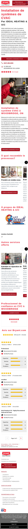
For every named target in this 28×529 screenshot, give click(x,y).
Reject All (14, 524)
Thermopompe (6, 479)
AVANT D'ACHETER (6, 485)
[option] (11, 184)
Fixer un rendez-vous (9, 192)
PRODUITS (4, 471)
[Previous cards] (22, 162)
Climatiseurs (6, 474)
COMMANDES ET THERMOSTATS (11, 481)
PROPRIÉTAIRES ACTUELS (7, 494)
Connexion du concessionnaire (8, 461)
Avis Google (14, 321)
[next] (20, 438)
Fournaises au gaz (7, 478)
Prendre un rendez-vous (14, 59)
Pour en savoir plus (9, 294)
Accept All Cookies (14, 527)
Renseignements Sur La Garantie (10, 504)
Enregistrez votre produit (9, 499)
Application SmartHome (8, 502)
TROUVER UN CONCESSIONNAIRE (21, 3)
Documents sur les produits (9, 497)
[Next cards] (26, 162)
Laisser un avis (14, 313)
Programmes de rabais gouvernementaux (12, 488)
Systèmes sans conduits (8, 476)
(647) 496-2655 (8, 63)
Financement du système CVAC (10, 490)
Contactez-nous (5, 459)
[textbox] (14, 131)
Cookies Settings (14, 521)
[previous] (7, 438)
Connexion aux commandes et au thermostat (13, 500)
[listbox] (14, 184)
